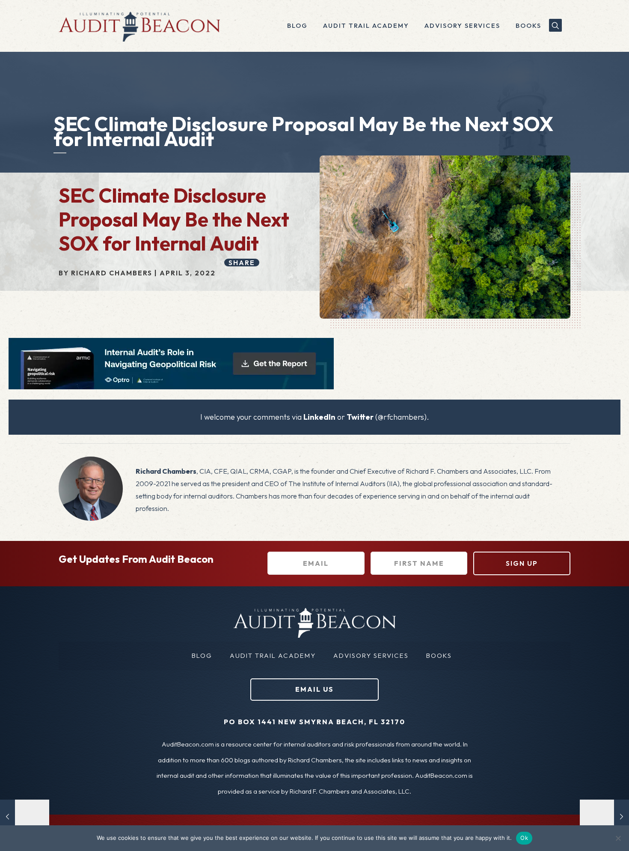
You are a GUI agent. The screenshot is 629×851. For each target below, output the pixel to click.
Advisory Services (371, 655)
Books (439, 655)
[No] (618, 838)
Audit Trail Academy (273, 655)
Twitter (360, 417)
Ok (524, 837)
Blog (202, 655)
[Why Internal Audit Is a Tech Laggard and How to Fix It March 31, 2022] (24, 817)
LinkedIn (319, 417)
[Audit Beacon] (139, 26)
